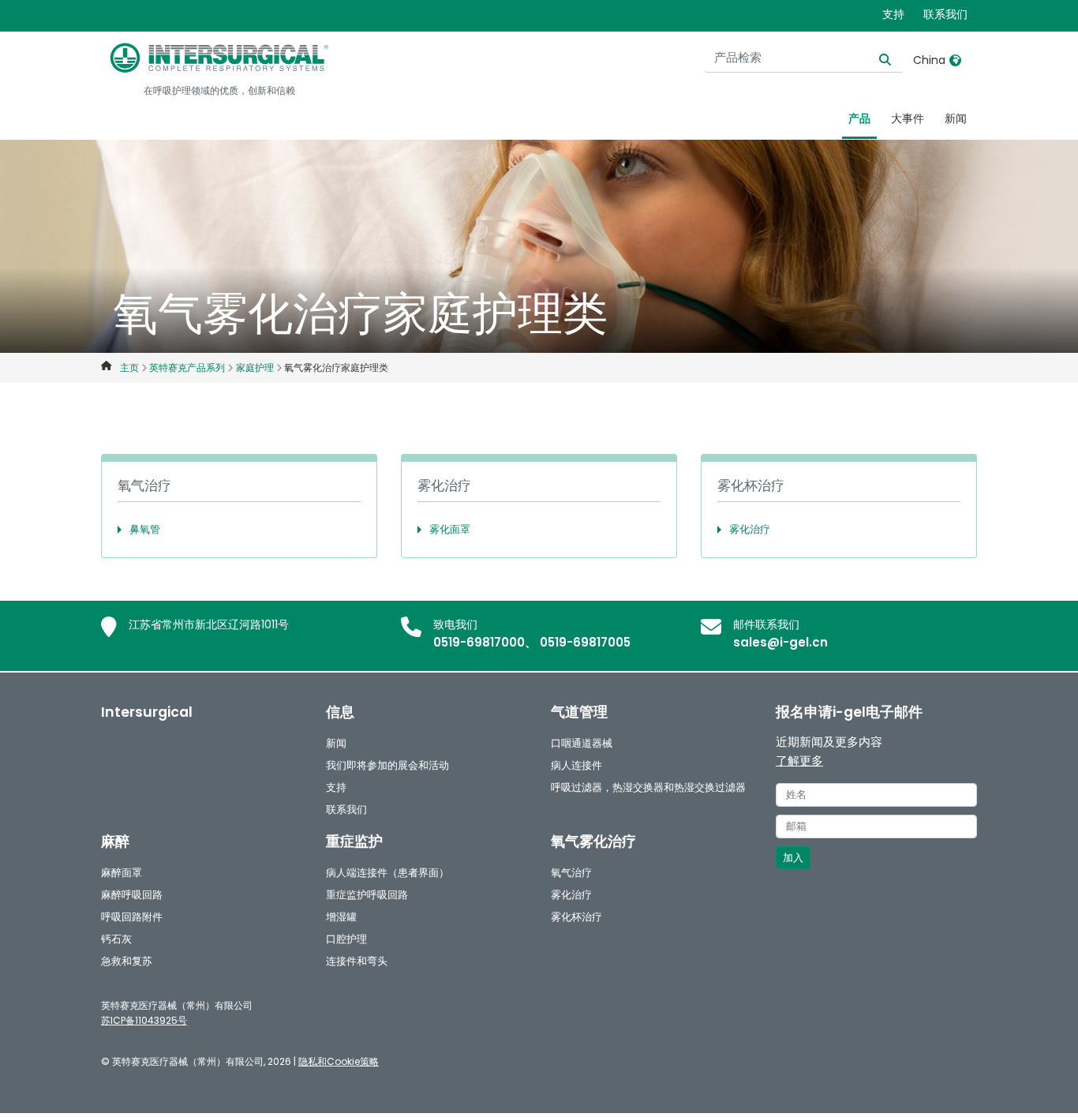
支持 (893, 14)
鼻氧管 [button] (144, 529)
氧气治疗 (571, 872)
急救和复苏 (126, 961)
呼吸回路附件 (132, 916)
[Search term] (875, 58)
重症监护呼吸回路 (367, 894)
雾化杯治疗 (576, 916)
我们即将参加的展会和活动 (387, 765)
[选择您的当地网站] (955, 60)
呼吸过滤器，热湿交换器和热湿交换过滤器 (648, 787)
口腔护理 (346, 938)
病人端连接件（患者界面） (387, 872)
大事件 (907, 118)
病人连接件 (576, 765)
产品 (859, 118)
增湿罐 (341, 916)
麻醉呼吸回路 (132, 894)
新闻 (956, 118)
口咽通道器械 (581, 743)
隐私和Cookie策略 (338, 1061)
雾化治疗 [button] (749, 529)
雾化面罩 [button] (449, 529)
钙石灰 (116, 938)
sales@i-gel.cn (780, 642)
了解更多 (799, 760)
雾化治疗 (571, 894)
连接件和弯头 (356, 961)
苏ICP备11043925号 (144, 1020)
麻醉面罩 (121, 872)
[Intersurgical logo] (219, 58)
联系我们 (945, 14)
